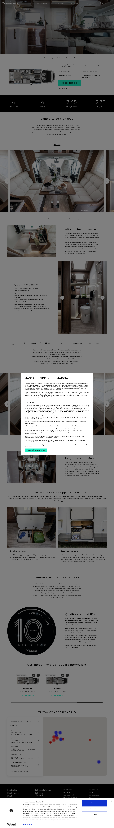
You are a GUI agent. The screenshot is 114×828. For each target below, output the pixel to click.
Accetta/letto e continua (36, 450)
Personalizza (94, 809)
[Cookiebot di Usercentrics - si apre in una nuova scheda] (11, 824)
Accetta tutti (94, 803)
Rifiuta (95, 814)
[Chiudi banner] (111, 801)
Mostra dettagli (28, 824)
